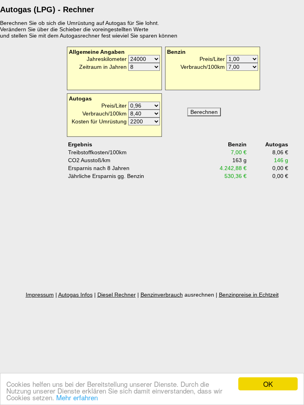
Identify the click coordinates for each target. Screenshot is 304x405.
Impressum (40, 294)
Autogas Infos (75, 294)
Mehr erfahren (77, 397)
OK (268, 384)
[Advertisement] (31, 165)
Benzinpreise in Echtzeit (249, 294)
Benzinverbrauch (162, 294)
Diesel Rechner (116, 294)
